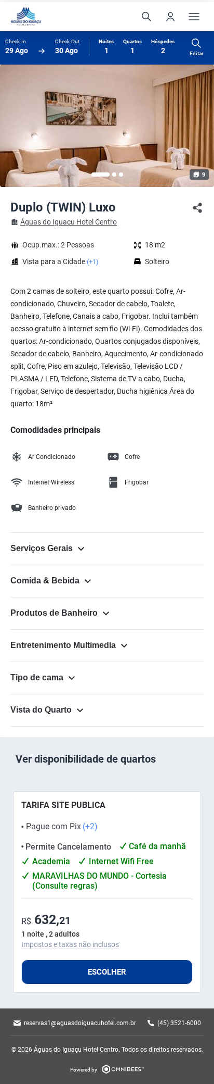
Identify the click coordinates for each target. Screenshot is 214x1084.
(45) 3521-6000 (179, 1023)
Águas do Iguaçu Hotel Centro (68, 222)
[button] (100, 174)
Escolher (107, 972)
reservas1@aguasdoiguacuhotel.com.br (80, 1023)
